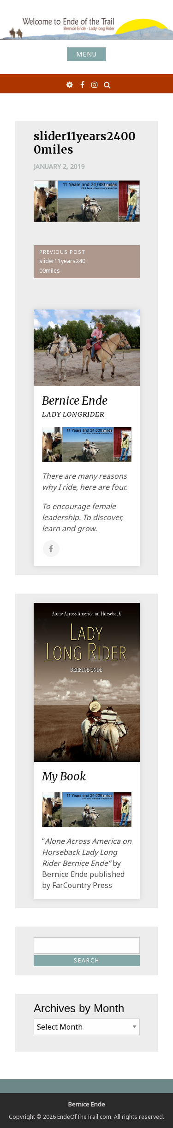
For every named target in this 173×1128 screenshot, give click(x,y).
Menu (86, 54)
